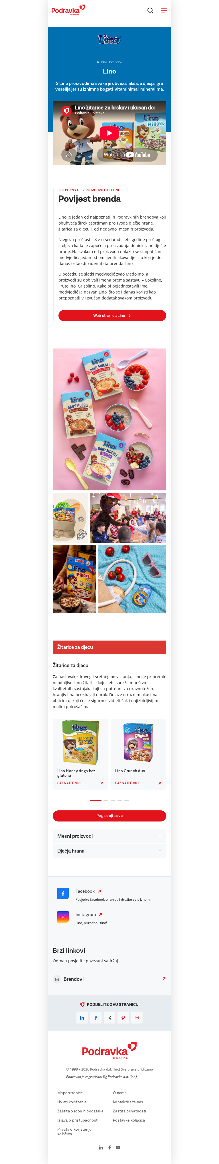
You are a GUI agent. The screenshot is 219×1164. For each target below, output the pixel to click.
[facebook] (96, 1018)
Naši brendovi (112, 62)
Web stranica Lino (109, 316)
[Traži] (150, 10)
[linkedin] (82, 1018)
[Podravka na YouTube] (118, 1148)
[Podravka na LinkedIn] (101, 1148)
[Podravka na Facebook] (109, 1148)
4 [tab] (118, 801)
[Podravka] (68, 14)
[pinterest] (123, 1018)
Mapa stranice (70, 1093)
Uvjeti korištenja (72, 1102)
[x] (109, 1018)
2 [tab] (105, 801)
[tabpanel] (80, 754)
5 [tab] (125, 801)
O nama (120, 1093)
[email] (137, 1018)
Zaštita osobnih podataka (80, 1111)
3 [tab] (112, 801)
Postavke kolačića (129, 1120)
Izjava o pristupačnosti (77, 1120)
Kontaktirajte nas (128, 1102)
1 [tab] (91, 801)
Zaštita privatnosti (129, 1111)
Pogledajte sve (109, 816)
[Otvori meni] (164, 10)
